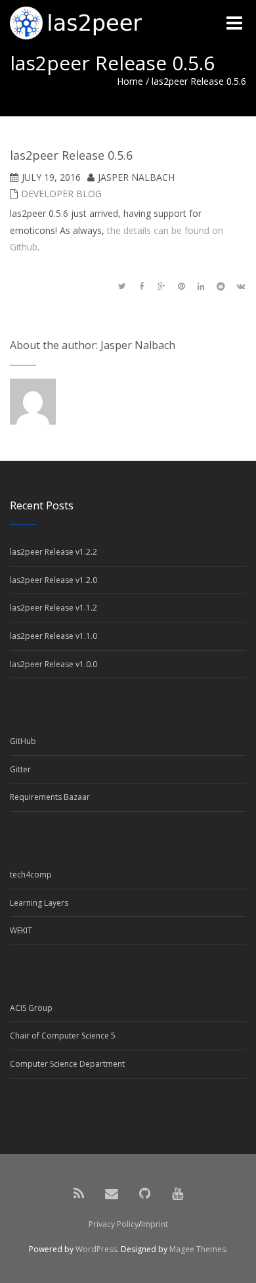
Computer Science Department (67, 1063)
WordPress (96, 1249)
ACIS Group (31, 1008)
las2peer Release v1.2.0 (53, 580)
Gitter (20, 769)
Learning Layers (39, 902)
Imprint (154, 1224)
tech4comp (31, 874)
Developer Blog (61, 193)
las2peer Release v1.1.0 (53, 636)
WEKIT (21, 930)
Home (130, 81)
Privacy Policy (114, 1224)
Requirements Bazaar (50, 797)
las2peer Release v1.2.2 (53, 551)
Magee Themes (197, 1249)
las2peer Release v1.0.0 (53, 664)
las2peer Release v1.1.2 (53, 607)
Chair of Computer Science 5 (63, 1035)
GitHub (23, 741)
